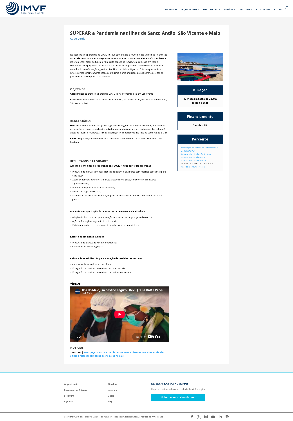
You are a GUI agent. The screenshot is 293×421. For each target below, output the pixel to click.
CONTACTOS (263, 9)
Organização (71, 384)
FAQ (110, 401)
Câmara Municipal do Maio (193, 160)
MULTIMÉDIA (210, 9)
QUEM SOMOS (169, 9)
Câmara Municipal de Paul (193, 157)
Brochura (69, 395)
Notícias (112, 390)
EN (280, 9)
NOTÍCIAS (229, 9)
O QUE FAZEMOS (190, 9)
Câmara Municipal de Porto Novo (196, 154)
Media (111, 395)
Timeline (112, 384)
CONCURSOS (245, 9)
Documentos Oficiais (75, 390)
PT (275, 9)
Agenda (68, 401)
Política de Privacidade (152, 417)
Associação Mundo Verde (193, 166)
